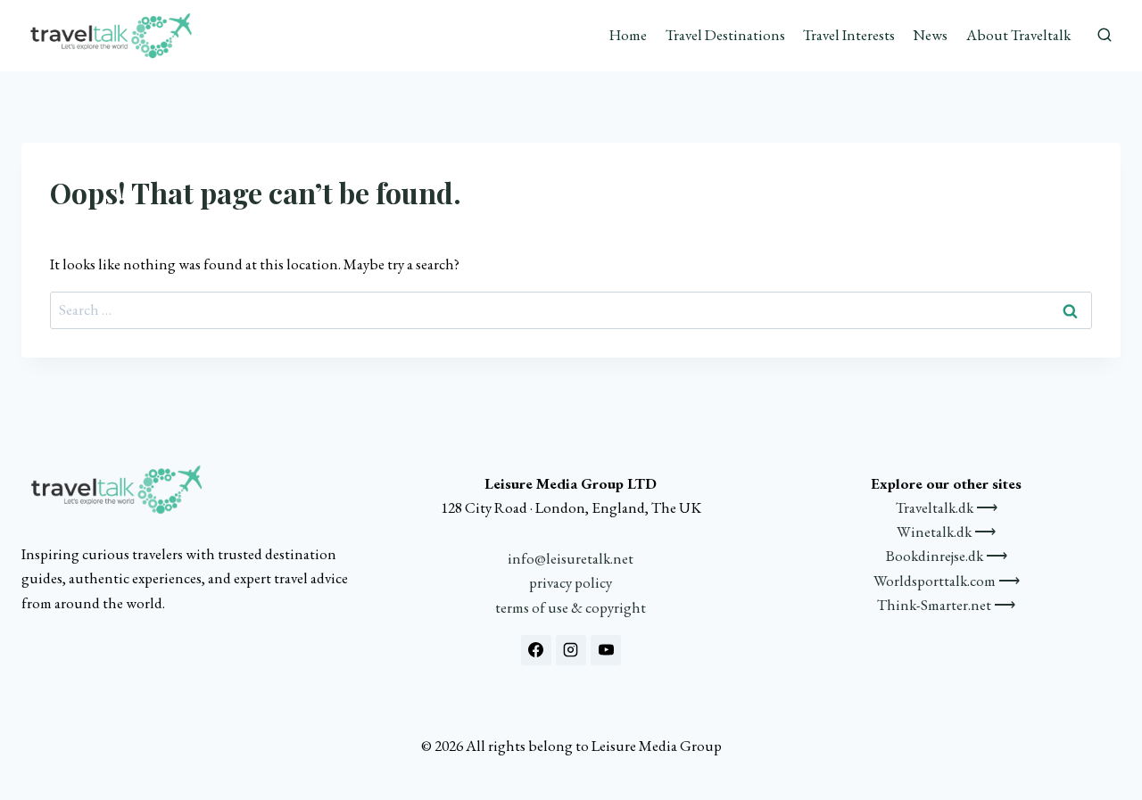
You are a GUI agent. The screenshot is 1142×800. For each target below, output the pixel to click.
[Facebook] (536, 650)
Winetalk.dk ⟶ (946, 531)
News (930, 35)
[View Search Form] (1104, 36)
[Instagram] (571, 650)
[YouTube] (606, 650)
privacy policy (570, 582)
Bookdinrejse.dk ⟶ (946, 555)
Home (628, 35)
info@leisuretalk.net (570, 558)
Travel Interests (849, 35)
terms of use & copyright (570, 607)
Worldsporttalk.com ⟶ (946, 580)
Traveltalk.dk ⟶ (946, 507)
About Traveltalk (1018, 35)
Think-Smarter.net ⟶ (946, 604)
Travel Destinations (725, 35)
